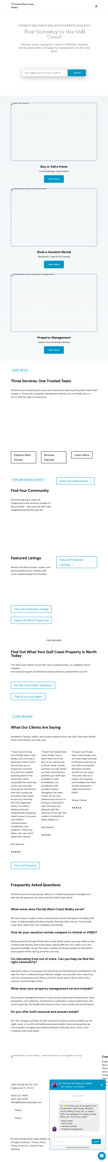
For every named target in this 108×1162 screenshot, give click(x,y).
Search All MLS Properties (31, 620)
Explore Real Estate (22, 457)
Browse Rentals (49, 457)
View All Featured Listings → (71, 562)
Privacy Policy (39, 1142)
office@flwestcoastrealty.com (26, 1102)
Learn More (54, 178)
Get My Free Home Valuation (33, 685)
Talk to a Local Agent (28, 696)
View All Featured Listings (31, 609)
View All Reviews (25, 865)
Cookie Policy (37, 1145)
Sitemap (15, 1149)
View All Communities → (75, 481)
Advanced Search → (54, 79)
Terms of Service (20, 1145)
